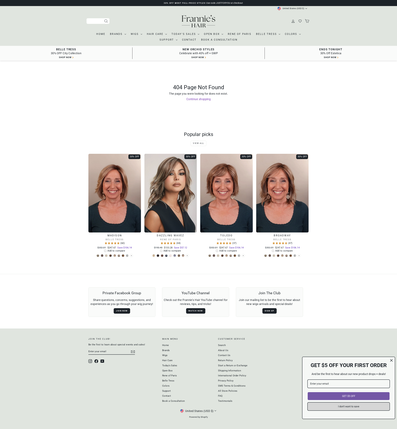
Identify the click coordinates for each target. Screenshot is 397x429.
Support (167, 39)
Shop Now (330, 57)
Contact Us (224, 355)
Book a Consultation (219, 39)
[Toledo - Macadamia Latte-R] (226, 255)
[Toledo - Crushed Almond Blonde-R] (218, 255)
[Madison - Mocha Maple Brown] (123, 255)
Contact (189, 39)
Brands (117, 34)
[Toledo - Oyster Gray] (239, 255)
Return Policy (225, 360)
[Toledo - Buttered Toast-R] (209, 255)
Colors (291, 34)
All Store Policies (227, 391)
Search (222, 345)
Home (100, 34)
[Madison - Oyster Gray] (127, 255)
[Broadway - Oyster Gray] (294, 255)
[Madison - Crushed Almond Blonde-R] (106, 255)
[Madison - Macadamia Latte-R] (114, 255)
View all (198, 143)
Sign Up (269, 311)
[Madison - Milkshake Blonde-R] (118, 255)
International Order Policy (232, 375)
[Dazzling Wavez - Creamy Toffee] (153, 255)
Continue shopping (198, 99)
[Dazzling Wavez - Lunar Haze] (174, 255)
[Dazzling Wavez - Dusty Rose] (162, 255)
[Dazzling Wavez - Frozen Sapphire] (166, 255)
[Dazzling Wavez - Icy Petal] (170, 255)
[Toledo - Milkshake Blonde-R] (230, 255)
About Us (223, 350)
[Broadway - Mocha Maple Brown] (290, 255)
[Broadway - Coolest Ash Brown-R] (269, 255)
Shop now (65, 57)
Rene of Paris (239, 34)
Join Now (122, 311)
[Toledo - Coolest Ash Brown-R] (213, 255)
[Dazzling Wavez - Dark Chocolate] (157, 255)
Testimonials (225, 401)
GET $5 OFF (348, 396)
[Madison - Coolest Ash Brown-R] (102, 255)
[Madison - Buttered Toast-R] (97, 255)
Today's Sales (184, 34)
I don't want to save (348, 406)
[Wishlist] (300, 21)
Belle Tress (267, 34)
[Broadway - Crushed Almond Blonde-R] (273, 255)
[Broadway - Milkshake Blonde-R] (286, 255)
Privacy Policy (225, 380)
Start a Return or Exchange (232, 365)
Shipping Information (229, 370)
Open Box (212, 34)
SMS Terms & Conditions (231, 385)
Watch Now (195, 311)
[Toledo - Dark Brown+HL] (222, 255)
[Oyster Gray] (131, 255)
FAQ (220, 395)
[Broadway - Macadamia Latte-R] (282, 255)
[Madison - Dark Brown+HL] (110, 255)
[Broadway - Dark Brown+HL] (278, 255)
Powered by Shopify (198, 417)
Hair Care (156, 34)
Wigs (135, 34)
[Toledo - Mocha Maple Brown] (234, 255)
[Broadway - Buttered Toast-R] (265, 255)
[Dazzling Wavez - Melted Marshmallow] (183, 255)
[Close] (391, 360)
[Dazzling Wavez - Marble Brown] (178, 255)
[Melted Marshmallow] (187, 255)
